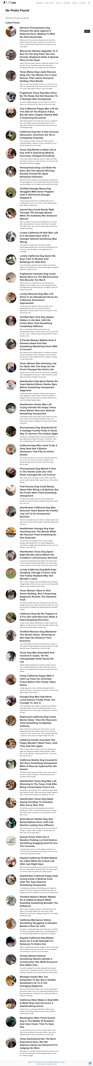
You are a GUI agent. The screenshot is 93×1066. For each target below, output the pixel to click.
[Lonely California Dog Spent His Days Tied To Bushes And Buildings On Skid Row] (11, 259)
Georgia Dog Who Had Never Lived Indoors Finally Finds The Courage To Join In (37, 699)
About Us (31, 1062)
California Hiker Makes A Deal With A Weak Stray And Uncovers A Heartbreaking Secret (39, 1003)
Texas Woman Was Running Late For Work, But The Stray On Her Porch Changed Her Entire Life (38, 366)
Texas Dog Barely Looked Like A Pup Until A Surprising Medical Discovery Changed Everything (38, 152)
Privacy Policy (39, 1062)
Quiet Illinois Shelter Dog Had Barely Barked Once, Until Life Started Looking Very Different (37, 822)
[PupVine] (16, 3)
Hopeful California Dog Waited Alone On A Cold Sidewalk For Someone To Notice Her (37, 941)
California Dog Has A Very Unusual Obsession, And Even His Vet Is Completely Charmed (39, 134)
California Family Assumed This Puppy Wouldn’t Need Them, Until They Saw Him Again (38, 743)
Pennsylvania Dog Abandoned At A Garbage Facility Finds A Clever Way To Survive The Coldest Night (39, 430)
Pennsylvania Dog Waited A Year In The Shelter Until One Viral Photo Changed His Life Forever (38, 471)
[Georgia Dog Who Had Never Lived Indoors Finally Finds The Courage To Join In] (11, 700)
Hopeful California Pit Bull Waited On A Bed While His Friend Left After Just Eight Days (38, 861)
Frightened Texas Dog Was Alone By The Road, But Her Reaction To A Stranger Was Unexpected (39, 96)
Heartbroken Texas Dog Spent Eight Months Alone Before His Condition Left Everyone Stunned (38, 554)
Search (87, 31)
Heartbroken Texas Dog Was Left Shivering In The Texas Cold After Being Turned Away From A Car (38, 784)
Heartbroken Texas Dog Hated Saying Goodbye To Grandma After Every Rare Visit (36, 802)
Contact (62, 1062)
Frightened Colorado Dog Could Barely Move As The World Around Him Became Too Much (39, 276)
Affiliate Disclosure (53, 1062)
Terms (45, 1062)
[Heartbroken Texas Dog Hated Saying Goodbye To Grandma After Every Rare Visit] (11, 802)
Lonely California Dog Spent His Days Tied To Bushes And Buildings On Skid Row (38, 259)
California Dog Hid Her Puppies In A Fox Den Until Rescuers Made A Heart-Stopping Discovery (38, 616)
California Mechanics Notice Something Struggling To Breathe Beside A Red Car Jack (38, 923)
